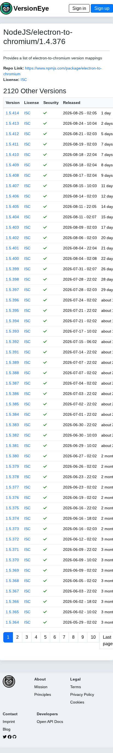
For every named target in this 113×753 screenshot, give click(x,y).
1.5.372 (12, 539)
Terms (75, 687)
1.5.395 (12, 310)
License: (11, 79)
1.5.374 (12, 518)
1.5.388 (12, 373)
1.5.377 (12, 487)
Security (51, 102)
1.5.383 (12, 425)
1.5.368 (12, 580)
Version (13, 102)
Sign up (101, 8)
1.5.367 (12, 591)
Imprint (9, 721)
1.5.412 (12, 134)
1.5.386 (12, 393)
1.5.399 (12, 269)
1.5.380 (12, 456)
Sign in (79, 8)
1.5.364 (12, 622)
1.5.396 (12, 300)
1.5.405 (12, 206)
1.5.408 (12, 175)
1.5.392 (12, 341)
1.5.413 (12, 123)
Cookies (77, 702)
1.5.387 (12, 383)
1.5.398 (12, 279)
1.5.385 (12, 404)
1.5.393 (12, 331)
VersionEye (31, 8)
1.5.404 (12, 217)
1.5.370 (12, 560)
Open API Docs (50, 721)
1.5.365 (12, 612)
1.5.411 (12, 144)
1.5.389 (12, 362)
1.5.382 (12, 435)
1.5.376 (12, 497)
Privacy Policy (82, 694)
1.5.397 (12, 289)
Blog (6, 729)
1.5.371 (12, 549)
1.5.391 (12, 352)
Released (71, 102)
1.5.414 (12, 113)
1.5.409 (12, 165)
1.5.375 (12, 508)
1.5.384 (12, 414)
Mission (40, 687)
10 (93, 637)
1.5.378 (12, 477)
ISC (24, 79)
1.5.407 (12, 186)
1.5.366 (12, 601)
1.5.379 (12, 466)
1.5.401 (12, 248)
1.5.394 (12, 321)
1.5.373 (12, 529)
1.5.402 (12, 238)
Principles (42, 694)
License (31, 102)
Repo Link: (13, 68)
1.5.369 (12, 570)
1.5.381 (12, 445)
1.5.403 (12, 227)
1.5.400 (12, 258)
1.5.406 (12, 196)
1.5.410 (12, 154)
